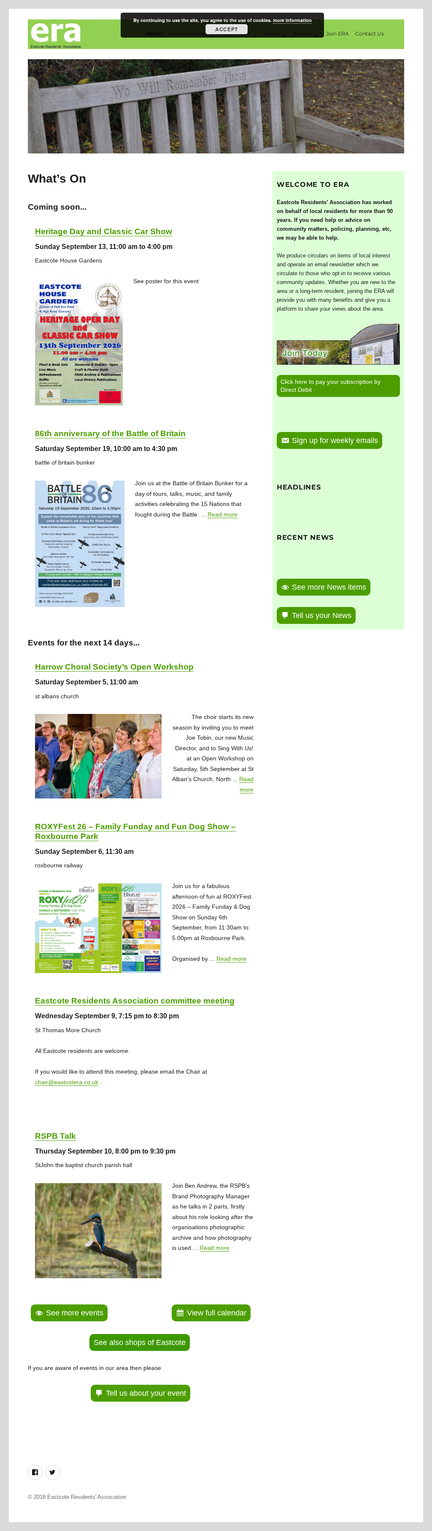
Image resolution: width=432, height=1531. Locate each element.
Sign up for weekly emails (335, 440)
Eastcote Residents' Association (86, 1497)
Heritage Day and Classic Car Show (103, 231)
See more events (74, 1313)
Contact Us (369, 33)
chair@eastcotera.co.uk (66, 1082)
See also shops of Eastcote (140, 1342)
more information (292, 20)
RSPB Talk (55, 1136)
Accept (226, 29)
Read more (223, 514)
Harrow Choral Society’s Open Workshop (114, 666)
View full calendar (216, 1313)
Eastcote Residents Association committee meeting (135, 1000)
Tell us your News (321, 615)
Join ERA (337, 33)
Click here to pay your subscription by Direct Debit (331, 385)
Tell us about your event (146, 1393)
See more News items (329, 587)
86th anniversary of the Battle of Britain (110, 433)
